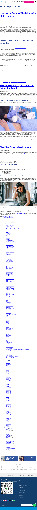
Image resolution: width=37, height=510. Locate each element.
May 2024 (7, 384)
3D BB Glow (8, 227)
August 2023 (8, 394)
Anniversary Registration (10, 246)
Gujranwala (8, 293)
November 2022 (8, 405)
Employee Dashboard (9, 273)
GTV (6, 290)
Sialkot (7, 341)
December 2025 (8, 364)
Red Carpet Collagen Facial (10, 337)
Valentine (7, 351)
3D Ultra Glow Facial (9, 240)
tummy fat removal (18, 80)
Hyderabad (8, 296)
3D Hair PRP (8, 234)
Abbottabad (8, 242)
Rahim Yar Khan (8, 335)
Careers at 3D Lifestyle (22, 492)
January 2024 (8, 388)
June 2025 (7, 371)
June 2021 (7, 420)
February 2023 (8, 401)
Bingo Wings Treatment (10, 252)
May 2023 (7, 398)
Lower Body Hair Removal (10, 309)
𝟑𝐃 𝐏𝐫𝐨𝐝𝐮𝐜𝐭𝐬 (20, 483)
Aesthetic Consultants (9, 245)
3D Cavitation (16, 104)
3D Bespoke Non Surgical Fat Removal (12, 228)
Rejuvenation (8, 436)
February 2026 (8, 361)
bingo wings (26, 153)
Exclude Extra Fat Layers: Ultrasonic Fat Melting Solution (17, 86)
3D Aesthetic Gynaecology (10, 448)
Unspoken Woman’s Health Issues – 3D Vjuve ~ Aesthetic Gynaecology (17, 349)
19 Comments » (13, 143)
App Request (8, 248)
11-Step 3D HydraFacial (10, 225)
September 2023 (8, 393)
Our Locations (20, 488)
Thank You (7, 345)
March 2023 (8, 400)
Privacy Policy (8, 329)
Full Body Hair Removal (10, 288)
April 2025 (7, 373)
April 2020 (7, 422)
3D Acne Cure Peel (9, 226)
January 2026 (8, 363)
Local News (8, 307)
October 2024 (8, 380)
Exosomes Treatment (9, 274)
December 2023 (8, 390)
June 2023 (7, 397)
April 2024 (7, 385)
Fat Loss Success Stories (10, 286)
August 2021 (8, 419)
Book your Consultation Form (11, 256)
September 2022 (8, 407)
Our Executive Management (10, 324)
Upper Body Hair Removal (10, 350)
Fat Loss (9, 80)
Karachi (7, 300)
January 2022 (8, 413)
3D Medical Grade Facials (10, 441)
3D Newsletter (8, 235)
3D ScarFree (8, 239)
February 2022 (8, 412)
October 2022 (8, 406)
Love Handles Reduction (10, 308)
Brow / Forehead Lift (9, 260)
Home (7, 295)
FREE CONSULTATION (11, 140)
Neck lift (7, 321)
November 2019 (8, 425)
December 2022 (8, 404)
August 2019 (8, 426)
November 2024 (8, 379)
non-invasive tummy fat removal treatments (28, 80)
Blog (6, 253)
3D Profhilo (8, 238)
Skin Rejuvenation (9, 342)
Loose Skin (8, 216)
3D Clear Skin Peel (9, 229)
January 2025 (8, 377)
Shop (6, 340)
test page (7, 344)
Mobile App (8, 317)
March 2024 (8, 386)
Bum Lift (7, 262)
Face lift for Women (9, 277)
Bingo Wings (4, 216)
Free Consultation (9, 287)
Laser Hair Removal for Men (10, 303)
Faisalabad (7, 283)
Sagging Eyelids (8, 338)
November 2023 (8, 391)
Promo (7, 330)
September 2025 (8, 367)
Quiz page (7, 334)
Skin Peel (7, 451)
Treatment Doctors (9, 348)
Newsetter (7, 323)
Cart (6, 266)
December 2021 (8, 414)
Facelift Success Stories (10, 279)
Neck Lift (7, 322)
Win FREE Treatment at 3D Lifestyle (12, 356)
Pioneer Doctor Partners (10, 328)
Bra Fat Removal (8, 259)
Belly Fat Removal (5, 80)
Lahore (7, 301)
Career (7, 265)
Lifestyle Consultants (9, 306)
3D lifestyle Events (9, 437)
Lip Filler (7, 431)
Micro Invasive (8, 442)
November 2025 (8, 365)
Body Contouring (8, 254)
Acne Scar (7, 450)
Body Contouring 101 (6, 82)
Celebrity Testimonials (9, 267)
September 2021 (8, 418)
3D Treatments (13, 82)
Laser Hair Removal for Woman (11, 304)
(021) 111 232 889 (18, 1)
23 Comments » (23, 82)
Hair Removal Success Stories (11, 294)
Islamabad (7, 299)
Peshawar (7, 327)
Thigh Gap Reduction (9, 347)
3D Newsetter (20, 487)
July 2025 (7, 370)
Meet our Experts (9, 316)
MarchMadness (8, 313)
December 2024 (8, 378)
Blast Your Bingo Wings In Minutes (16, 147)
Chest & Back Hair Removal (10, 270)
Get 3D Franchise (21, 497)
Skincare (7, 434)
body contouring (13, 142)
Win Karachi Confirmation (10, 357)
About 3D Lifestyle (9, 243)
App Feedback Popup (9, 247)
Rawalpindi (7, 336)
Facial (7, 280)
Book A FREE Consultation (29, 1)
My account (8, 320)
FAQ (6, 429)
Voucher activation (9, 355)
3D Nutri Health (8, 236)
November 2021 (8, 415)
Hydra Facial (8, 447)
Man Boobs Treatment (9, 310)
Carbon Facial (8, 263)
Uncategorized (5, 217)
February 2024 (8, 387)
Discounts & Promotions (22, 485)
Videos (7, 354)
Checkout (7, 269)
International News (9, 297)
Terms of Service (8, 343)
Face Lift (7, 275)
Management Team (9, 311)
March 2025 (8, 374)
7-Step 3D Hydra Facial (10, 241)
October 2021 (8, 417)
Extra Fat (12, 80)
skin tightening (8, 445)
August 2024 (8, 383)
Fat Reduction (7, 142)
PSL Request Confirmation (10, 333)
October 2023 (8, 392)
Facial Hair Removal (9, 281)
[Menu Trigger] (35, 1)
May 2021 (7, 421)
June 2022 (7, 411)
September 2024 (8, 381)
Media (7, 315)
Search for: (3, 220)
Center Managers (9, 268)
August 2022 (8, 408)
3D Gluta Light (8, 233)
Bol (6, 255)
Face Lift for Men (9, 276)
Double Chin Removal (9, 272)
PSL (6, 331)
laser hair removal (9, 444)
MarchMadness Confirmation (11, 314)
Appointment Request (9, 249)
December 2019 (8, 424)
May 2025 (7, 372)
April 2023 (7, 399)
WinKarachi (8, 358)
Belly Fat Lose (18, 82)
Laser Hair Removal (9, 302)
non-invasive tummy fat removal (20, 48)
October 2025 (8, 366)
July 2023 (7, 395)
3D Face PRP (8, 232)
